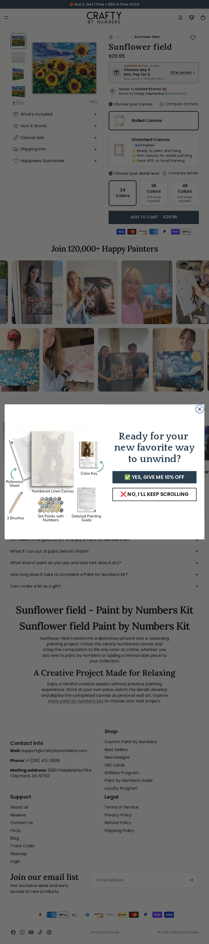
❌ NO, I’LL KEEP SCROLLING (154, 494)
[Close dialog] (199, 409)
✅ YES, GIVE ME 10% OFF (154, 477)
